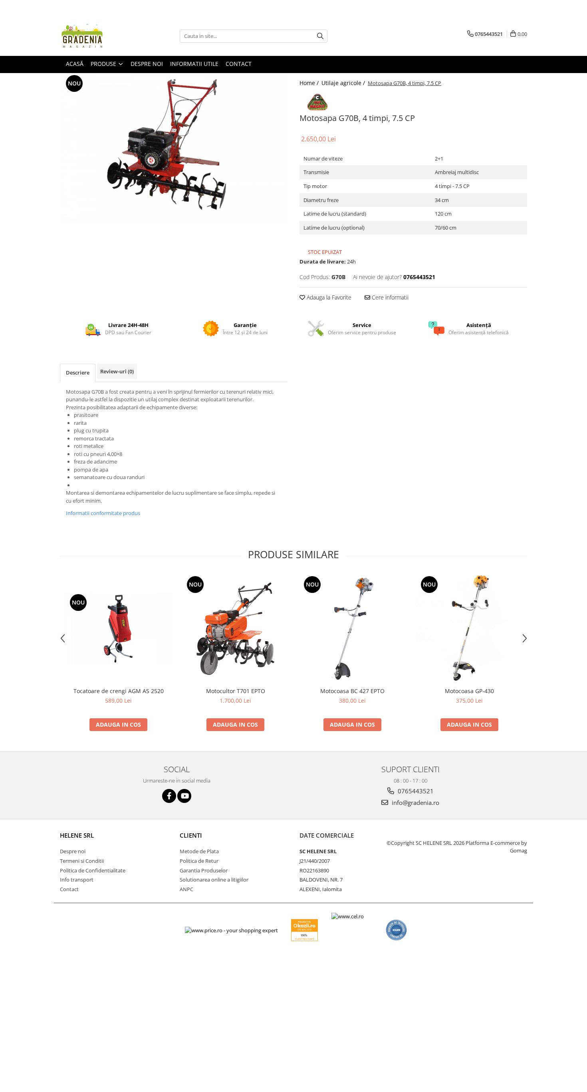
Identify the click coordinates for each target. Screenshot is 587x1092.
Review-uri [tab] (117, 371)
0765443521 (415, 791)
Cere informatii (389, 297)
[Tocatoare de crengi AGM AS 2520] (118, 628)
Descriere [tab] (77, 372)
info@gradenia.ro (414, 803)
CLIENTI (191, 835)
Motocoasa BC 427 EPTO (352, 691)
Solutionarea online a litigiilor (214, 879)
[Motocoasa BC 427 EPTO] (352, 628)
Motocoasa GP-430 (469, 691)
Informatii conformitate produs (103, 513)
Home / (309, 83)
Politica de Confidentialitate (92, 870)
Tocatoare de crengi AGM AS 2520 (118, 691)
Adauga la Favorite (328, 297)
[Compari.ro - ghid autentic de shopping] (396, 930)
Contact (69, 889)
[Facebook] (169, 796)
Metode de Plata (199, 851)
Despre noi (72, 851)
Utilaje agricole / (344, 83)
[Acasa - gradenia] (100, 36)
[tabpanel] (174, 148)
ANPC (186, 889)
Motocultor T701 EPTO (235, 691)
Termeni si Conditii (82, 860)
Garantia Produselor (204, 870)
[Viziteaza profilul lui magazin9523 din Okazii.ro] (304, 930)
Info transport (76, 879)
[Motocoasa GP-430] (469, 628)
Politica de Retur (199, 860)
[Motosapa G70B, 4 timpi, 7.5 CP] (174, 148)
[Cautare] (320, 36)
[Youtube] (184, 796)
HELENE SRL (77, 835)
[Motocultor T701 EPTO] (235, 628)
